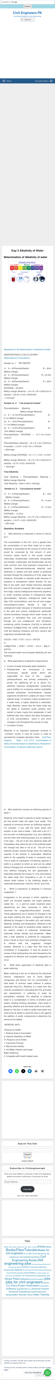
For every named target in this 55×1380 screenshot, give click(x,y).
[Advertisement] (27, 51)
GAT (23, 1276)
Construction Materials (13, 1269)
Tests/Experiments (38, 1291)
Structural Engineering (19, 1291)
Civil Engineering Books (29, 1258)
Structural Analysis (40, 1288)
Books (48, 1246)
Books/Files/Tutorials (21, 1249)
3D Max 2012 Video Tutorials (13, 1247)
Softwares (11, 1288)
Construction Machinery (38, 1267)
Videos (30, 1294)
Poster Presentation (29, 1285)
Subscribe (27, 1189)
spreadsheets (22, 1288)
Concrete (25, 1267)
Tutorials (23, 1294)
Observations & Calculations (17, 357)
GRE (48, 1276)
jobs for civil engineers (24, 1281)
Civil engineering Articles (29, 1256)
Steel (29, 1289)
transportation (12, 1294)
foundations (17, 1275)
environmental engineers (15, 1273)
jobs (47, 1278)
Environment (27, 1270)
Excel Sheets (29, 1272)
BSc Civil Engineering (37, 1253)
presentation (44, 1286)
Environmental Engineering (41, 1270)
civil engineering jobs (23, 1261)
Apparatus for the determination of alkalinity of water (27, 349)
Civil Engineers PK (27, 12)
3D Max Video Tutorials (30, 1247)
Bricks (26, 1254)
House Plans (12, 1278)
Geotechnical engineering (35, 1275)
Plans (14, 1285)
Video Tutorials (41, 1294)
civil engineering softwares (40, 1264)
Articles (41, 1246)
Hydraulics (25, 1278)
